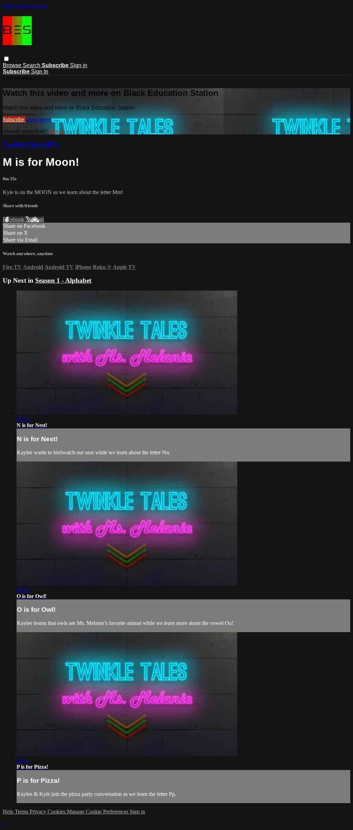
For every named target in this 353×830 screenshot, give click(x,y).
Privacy (39, 811)
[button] (6, 59)
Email (37, 219)
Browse (13, 65)
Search (32, 65)
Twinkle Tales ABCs (31, 144)
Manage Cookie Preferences (98, 811)
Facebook (14, 219)
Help (9, 811)
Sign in (78, 65)
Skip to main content (25, 6)
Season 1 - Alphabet (63, 280)
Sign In (39, 71)
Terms (22, 811)
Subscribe (14, 119)
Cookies (57, 811)
